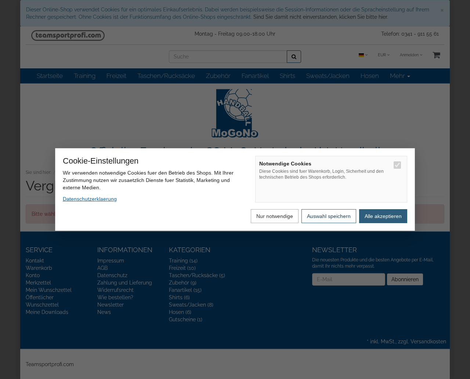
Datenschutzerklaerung (90, 199)
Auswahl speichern (329, 216)
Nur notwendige (274, 216)
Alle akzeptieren (383, 216)
